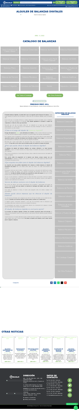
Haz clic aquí (10, 69)
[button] (51, 283)
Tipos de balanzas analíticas (33, 349)
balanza (18, 132)
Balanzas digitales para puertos (71, 350)
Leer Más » (8, 361)
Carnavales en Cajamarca (20, 349)
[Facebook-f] (70, 380)
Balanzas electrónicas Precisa (46, 350)
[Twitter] (70, 385)
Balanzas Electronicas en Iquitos (8, 350)
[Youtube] (70, 390)
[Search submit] (54, 3)
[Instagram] (70, 395)
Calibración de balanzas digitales (58, 350)
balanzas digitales (35, 130)
